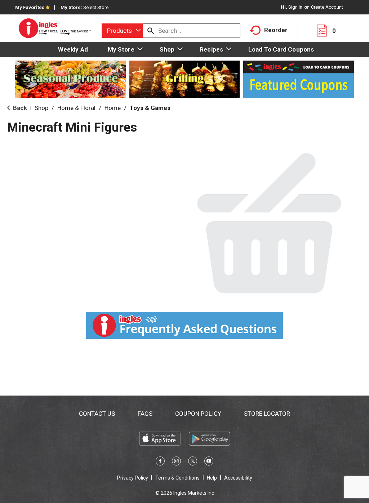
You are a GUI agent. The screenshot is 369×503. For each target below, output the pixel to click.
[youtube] (208, 462)
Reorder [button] (276, 30)
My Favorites (29, 7)
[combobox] (122, 30)
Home (113, 107)
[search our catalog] (151, 30)
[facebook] (160, 462)
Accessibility (238, 478)
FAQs (145, 413)
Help (212, 478)
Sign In (295, 7)
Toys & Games (150, 107)
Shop (41, 107)
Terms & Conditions (177, 478)
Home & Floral (76, 107)
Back (19, 107)
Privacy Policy (132, 478)
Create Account (327, 7)
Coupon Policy (198, 413)
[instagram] (176, 462)
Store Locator (267, 413)
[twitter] (192, 462)
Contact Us (97, 413)
